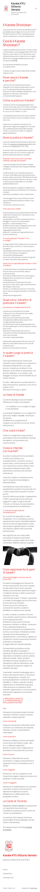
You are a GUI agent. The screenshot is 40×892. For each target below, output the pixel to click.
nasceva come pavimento (19, 144)
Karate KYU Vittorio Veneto (18, 6)
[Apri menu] (36, 8)
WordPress (34, 888)
